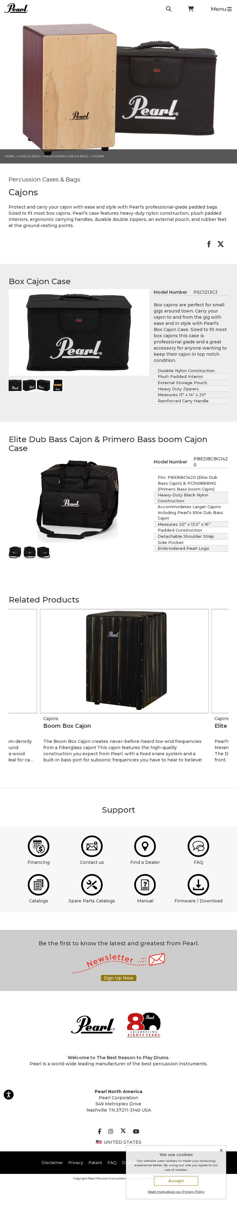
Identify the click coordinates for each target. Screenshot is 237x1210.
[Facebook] (99, 1131)
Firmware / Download (198, 901)
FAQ (198, 862)
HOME (10, 156)
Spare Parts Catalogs (92, 901)
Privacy (76, 1162)
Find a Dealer (145, 862)
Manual (145, 901)
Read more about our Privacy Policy (176, 1192)
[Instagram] (110, 1131)
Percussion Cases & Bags (66, 156)
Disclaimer (52, 1162)
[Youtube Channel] (136, 1131)
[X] (123, 1131)
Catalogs (38, 901)
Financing (38, 862)
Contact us (92, 862)
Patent (95, 1162)
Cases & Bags (29, 156)
